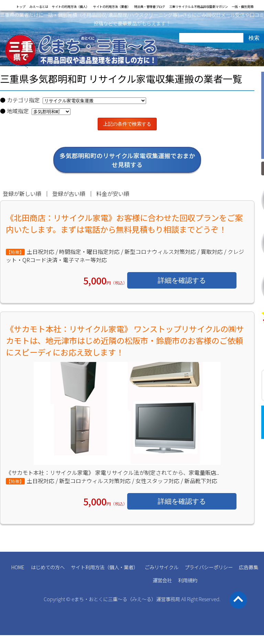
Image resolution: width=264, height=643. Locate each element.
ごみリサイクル (161, 567)
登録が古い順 (68, 193)
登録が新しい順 (22, 193)
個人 (114, 567)
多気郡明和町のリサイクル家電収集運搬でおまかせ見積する (127, 160)
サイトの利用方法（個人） (70, 6)
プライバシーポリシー (209, 567)
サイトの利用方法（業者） (111, 6)
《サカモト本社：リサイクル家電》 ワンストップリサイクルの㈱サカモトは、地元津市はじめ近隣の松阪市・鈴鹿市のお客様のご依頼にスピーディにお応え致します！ (125, 340)
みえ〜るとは (39, 6)
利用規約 (187, 580)
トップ (20, 6)
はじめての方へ (48, 567)
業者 (128, 567)
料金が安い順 (112, 193)
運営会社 (162, 580)
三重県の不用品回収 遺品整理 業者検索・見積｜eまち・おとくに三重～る (81, 51)
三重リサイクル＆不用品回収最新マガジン (198, 6)
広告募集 (248, 567)
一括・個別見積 (242, 6)
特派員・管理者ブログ (149, 6)
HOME (17, 567)
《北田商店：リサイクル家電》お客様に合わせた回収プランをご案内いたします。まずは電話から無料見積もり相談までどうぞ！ (124, 223)
